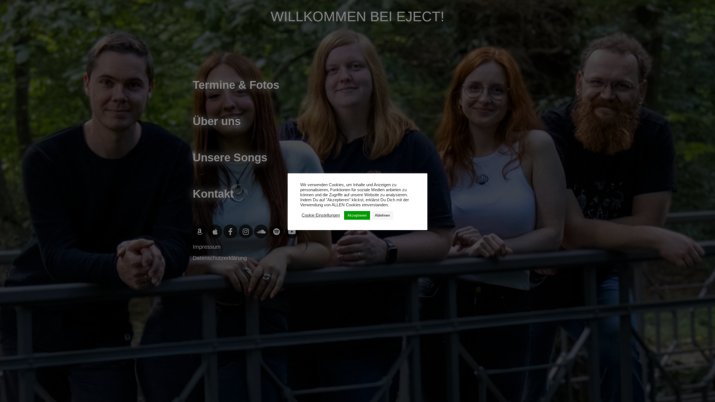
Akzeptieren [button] (357, 215)
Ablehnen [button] (382, 215)
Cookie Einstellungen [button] (321, 215)
